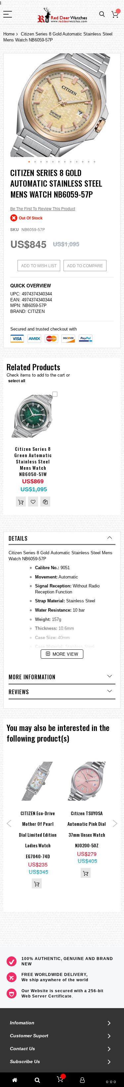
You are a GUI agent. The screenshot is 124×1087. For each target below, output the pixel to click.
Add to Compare (85, 266)
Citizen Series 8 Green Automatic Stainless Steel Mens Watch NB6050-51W (33, 461)
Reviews (19, 692)
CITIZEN (36, 311)
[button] (29, 162)
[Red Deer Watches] (62, 15)
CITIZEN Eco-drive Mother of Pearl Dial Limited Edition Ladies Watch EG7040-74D (38, 835)
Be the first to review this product (42, 208)
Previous (9, 823)
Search (102, 14)
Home (9, 33)
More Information (32, 677)
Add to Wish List (39, 266)
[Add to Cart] (21, 502)
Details (18, 538)
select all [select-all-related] (16, 380)
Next (114, 823)
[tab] (62, 538)
